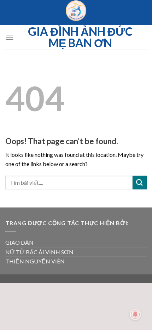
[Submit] (140, 182)
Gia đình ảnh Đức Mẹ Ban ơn (80, 37)
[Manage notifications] (135, 314)
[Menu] (9, 37)
